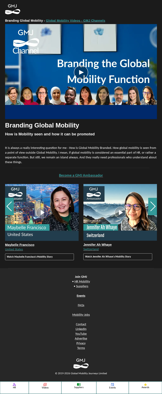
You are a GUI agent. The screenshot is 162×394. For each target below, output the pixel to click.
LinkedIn (81, 329)
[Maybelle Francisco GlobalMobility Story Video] (42, 212)
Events (81, 296)
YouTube (81, 334)
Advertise (81, 338)
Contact (81, 324)
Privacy (81, 343)
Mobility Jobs (81, 315)
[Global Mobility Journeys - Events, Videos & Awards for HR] (65, 9)
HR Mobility (82, 281)
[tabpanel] (81, 81)
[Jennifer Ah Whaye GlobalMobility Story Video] (120, 212)
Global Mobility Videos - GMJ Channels (75, 20)
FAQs (81, 305)
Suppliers (82, 286)
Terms (81, 348)
